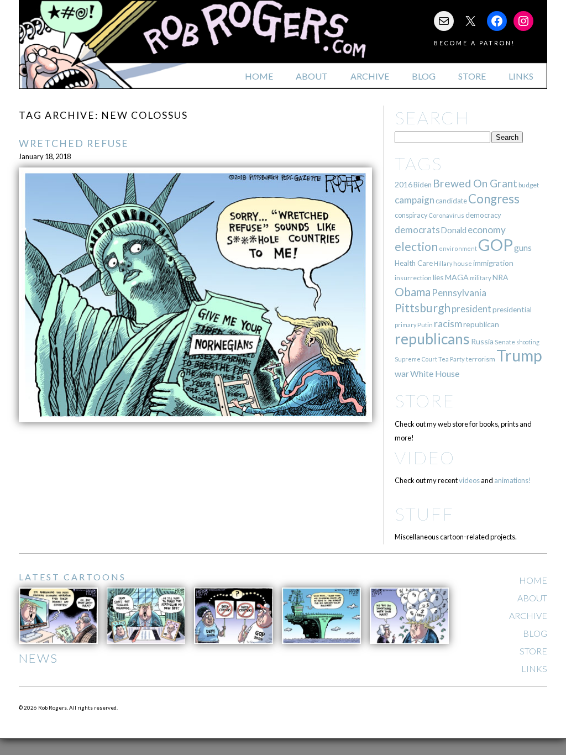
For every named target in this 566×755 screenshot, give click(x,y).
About (312, 76)
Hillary (443, 263)
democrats (417, 229)
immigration (493, 263)
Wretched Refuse (74, 143)
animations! (512, 480)
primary (405, 324)
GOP (495, 244)
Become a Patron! (474, 42)
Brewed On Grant (475, 183)
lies (438, 277)
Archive (369, 76)
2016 (403, 184)
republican (481, 324)
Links (521, 76)
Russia (482, 341)
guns (523, 248)
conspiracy (411, 215)
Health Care (414, 263)
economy (487, 229)
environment (458, 248)
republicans (432, 339)
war (402, 373)
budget (528, 185)
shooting (527, 341)
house (462, 263)
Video (425, 457)
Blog (424, 76)
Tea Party (451, 359)
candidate (451, 200)
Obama (413, 291)
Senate (505, 342)
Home (259, 76)
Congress (494, 198)
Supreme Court (416, 359)
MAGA (457, 277)
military (480, 277)
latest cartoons (72, 577)
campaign (414, 200)
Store (472, 76)
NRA (500, 277)
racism (448, 323)
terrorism (480, 359)
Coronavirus (446, 215)
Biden (422, 184)
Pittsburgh (422, 308)
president (471, 308)
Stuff (424, 514)
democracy (483, 215)
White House (434, 374)
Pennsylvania (459, 292)
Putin (425, 325)
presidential (512, 309)
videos (469, 480)
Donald (454, 230)
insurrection (413, 278)
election (416, 246)
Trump (519, 355)
